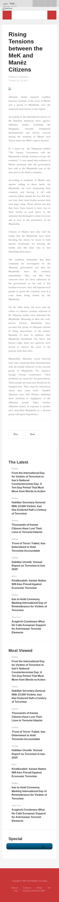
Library (39, 888)
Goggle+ (42, 3)
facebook (36, 3)
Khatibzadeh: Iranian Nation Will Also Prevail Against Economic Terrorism (29, 584)
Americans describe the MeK (33, 891)
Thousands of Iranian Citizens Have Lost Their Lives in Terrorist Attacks (27, 528)
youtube (48, 3)
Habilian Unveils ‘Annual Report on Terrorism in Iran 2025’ (28, 566)
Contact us (27, 888)
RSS (54, 3)
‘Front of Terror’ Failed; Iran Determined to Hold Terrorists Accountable (28, 547)
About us (14, 888)
